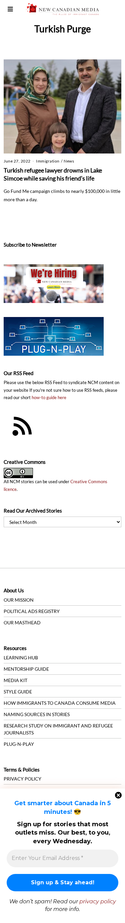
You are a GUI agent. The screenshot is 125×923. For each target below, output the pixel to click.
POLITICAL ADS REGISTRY (32, 611)
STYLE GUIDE (18, 691)
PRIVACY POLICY (22, 779)
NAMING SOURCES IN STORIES (37, 714)
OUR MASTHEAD (22, 622)
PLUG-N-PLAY (19, 744)
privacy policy (97, 901)
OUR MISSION (19, 600)
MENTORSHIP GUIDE (26, 669)
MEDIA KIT (15, 680)
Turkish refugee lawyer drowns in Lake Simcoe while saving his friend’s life (53, 174)
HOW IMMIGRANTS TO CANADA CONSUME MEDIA (60, 703)
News (69, 161)
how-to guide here (49, 397)
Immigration (48, 161)
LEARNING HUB (21, 657)
